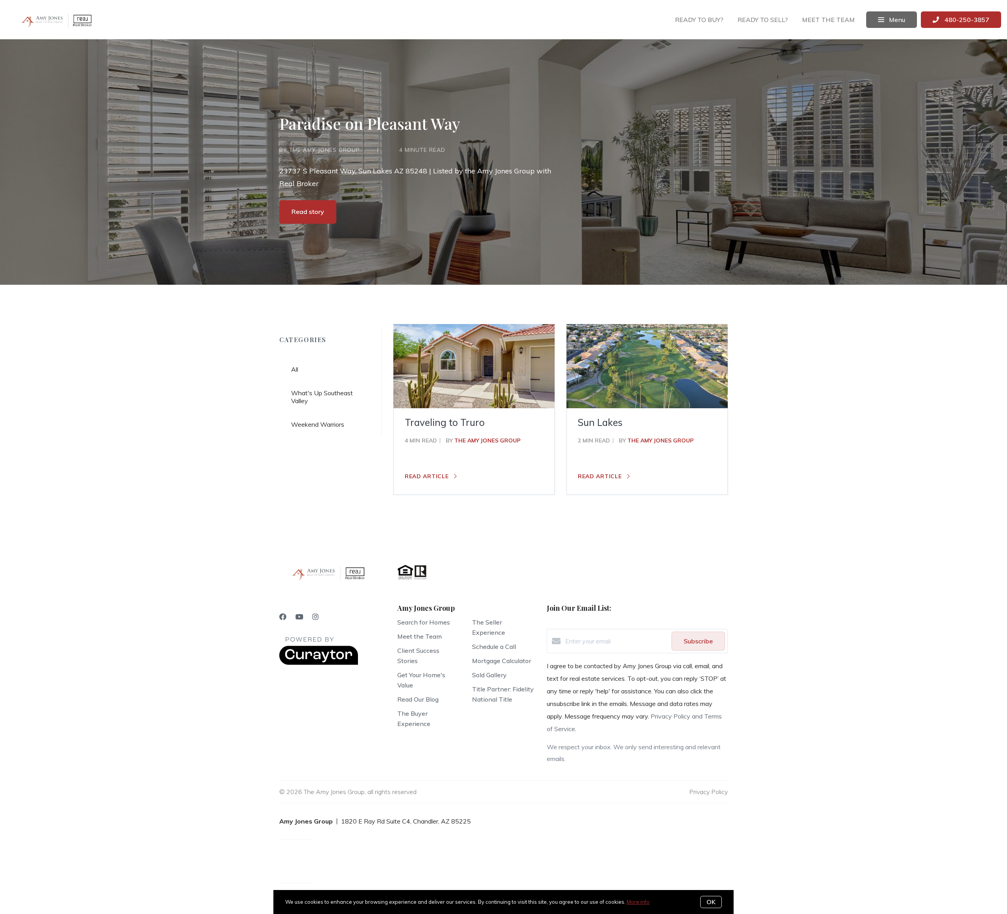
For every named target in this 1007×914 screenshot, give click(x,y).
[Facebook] (282, 616)
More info (638, 902)
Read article (427, 476)
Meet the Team (419, 636)
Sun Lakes (600, 422)
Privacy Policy (708, 792)
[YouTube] (299, 616)
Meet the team (828, 20)
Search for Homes (423, 622)
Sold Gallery (489, 675)
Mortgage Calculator (501, 661)
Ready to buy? (699, 20)
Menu (896, 20)
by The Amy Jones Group (319, 149)
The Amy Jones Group (487, 440)
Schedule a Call (494, 646)
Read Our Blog (418, 699)
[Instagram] (315, 616)
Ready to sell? (763, 20)
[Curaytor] (318, 663)
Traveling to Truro (445, 422)
